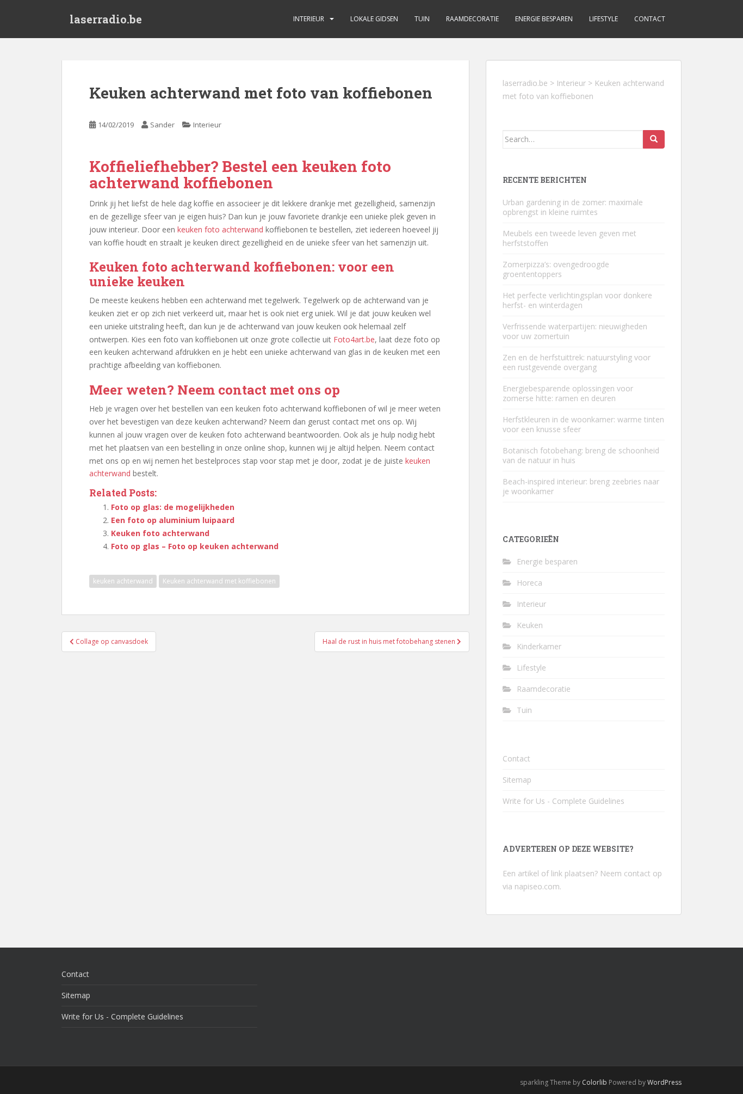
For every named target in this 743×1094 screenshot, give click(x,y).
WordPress (664, 1082)
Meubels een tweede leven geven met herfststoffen (569, 238)
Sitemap (517, 780)
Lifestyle (603, 18)
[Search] (654, 139)
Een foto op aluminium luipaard (172, 520)
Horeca (529, 582)
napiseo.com (537, 886)
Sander (162, 125)
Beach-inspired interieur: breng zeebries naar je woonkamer (581, 486)
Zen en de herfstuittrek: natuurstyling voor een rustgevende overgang (577, 362)
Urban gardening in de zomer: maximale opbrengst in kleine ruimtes (573, 207)
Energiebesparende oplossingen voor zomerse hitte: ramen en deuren (568, 393)
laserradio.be (106, 19)
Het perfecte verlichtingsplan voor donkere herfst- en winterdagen (577, 300)
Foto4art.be (354, 339)
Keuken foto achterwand (160, 533)
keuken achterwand (123, 581)
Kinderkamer (539, 646)
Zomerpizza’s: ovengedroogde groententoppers (556, 269)
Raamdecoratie (472, 18)
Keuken (530, 625)
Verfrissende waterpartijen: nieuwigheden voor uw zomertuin (575, 331)
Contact (649, 18)
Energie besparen (544, 18)
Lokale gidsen (374, 18)
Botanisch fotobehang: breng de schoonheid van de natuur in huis (581, 455)
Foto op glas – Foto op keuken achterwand (194, 546)
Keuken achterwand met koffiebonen (219, 581)
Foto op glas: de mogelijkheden (172, 507)
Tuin (422, 18)
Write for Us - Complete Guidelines (563, 801)
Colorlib (594, 1082)
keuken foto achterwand (220, 229)
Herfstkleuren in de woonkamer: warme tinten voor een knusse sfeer (583, 424)
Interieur (308, 18)
